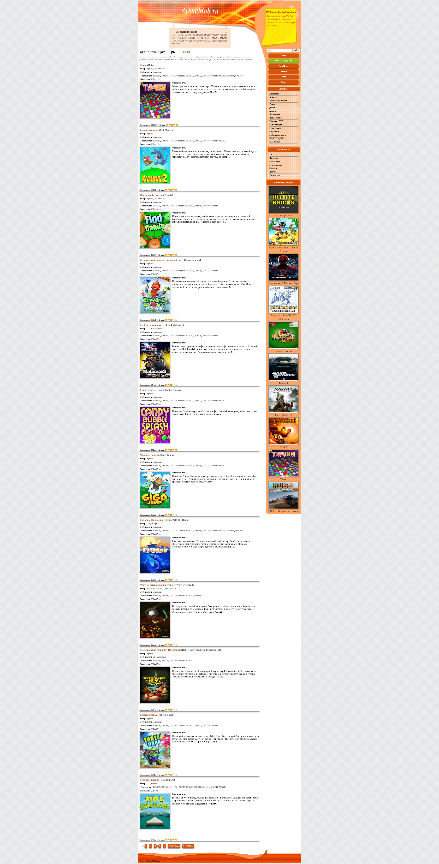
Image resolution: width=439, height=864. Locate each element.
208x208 (215, 35)
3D (154, 657)
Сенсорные (157, 72)
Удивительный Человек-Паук (283, 283)
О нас (283, 82)
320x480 (183, 41)
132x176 (191, 35)
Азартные (274, 94)
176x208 (199, 35)
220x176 (176, 38)
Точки (283, 479)
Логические (159, 68)
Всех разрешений (219, 41)
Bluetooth (273, 158)
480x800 (207, 41)
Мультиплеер (275, 165)
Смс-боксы (274, 142)
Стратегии (274, 131)
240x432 (215, 38)
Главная (284, 55)
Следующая (174, 846)
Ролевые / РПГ (169, 588)
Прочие (272, 172)
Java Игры (283, 66)
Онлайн (273, 168)
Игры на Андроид (283, 60)
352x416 (191, 41)
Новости (283, 71)
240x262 (191, 38)
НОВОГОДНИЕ (276, 138)
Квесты (272, 111)
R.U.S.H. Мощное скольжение (283, 511)
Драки (272, 107)
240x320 (183, 38)
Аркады (150, 68)
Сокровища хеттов (283, 215)
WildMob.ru (156, 861)
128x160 (183, 35)
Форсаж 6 (283, 383)
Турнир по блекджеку (283, 351)
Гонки (160, 328)
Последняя (188, 846)
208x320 (223, 35)
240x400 (199, 38)
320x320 (176, 41)
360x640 (199, 41)
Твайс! (283, 447)
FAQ (284, 76)
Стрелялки (274, 175)
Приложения (275, 118)
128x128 (176, 35)
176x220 (207, 35)
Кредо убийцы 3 (283, 415)
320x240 (223, 38)
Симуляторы (152, 523)
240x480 (207, 38)
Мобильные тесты (277, 135)
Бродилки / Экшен (154, 588)
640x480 (176, 43)
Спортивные (152, 328)
